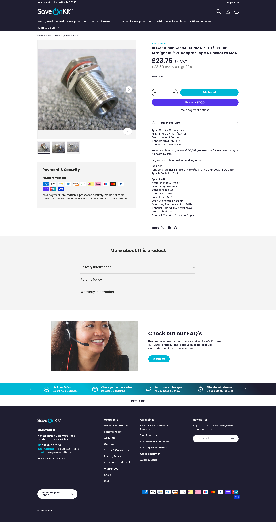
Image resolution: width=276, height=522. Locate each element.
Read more (159, 358)
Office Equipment (201, 21)
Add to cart (209, 92)
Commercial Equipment (133, 21)
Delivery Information (117, 425)
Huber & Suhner (159, 43)
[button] (236, 11)
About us (109, 438)
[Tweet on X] (163, 228)
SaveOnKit (49, 510)
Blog (107, 481)
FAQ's (107, 474)
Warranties (111, 468)
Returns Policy (113, 431)
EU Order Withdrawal (117, 462)
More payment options (195, 110)
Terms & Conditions (116, 450)
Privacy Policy (112, 456)
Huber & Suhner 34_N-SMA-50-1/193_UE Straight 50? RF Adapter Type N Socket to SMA (64, 36)
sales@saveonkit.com (59, 452)
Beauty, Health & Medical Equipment (60, 21)
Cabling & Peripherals (168, 21)
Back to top (138, 400)
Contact (109, 444)
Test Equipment (100, 21)
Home (40, 36)
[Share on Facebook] (169, 228)
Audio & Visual (46, 28)
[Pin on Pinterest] (175, 228)
